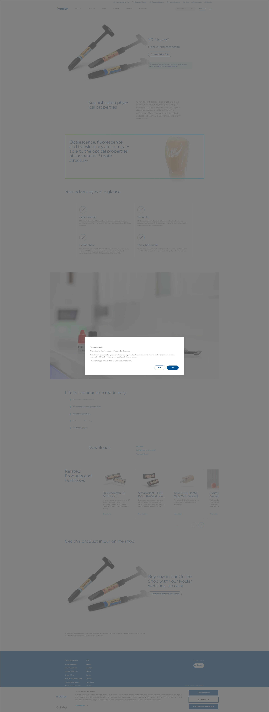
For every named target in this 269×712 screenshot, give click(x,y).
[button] (159, 367)
